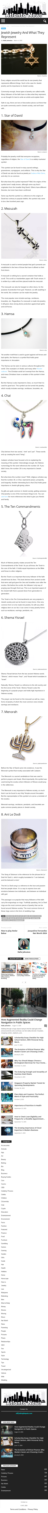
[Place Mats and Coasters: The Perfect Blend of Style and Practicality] (7, 1097)
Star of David (25, 159)
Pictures (4, 1334)
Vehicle (3, 1373)
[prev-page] (22, 982)
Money (3, 1306)
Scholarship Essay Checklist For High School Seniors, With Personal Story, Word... (29, 1039)
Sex (2, 1348)
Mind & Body (5, 1303)
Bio (2, 1166)
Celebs (3, 1194)
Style (8, 26)
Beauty (3, 1159)
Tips (2, 1362)
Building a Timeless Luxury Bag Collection (23, 974)
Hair (2, 1264)
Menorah (5, 918)
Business (4, 1173)
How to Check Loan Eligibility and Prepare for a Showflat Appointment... (29, 1118)
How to (3, 1282)
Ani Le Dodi (10, 916)
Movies (3, 1310)
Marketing (4, 1296)
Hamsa (26, 916)
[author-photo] (24, 944)
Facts (3, 1222)
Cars (2, 1180)
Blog (2, 1170)
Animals (4, 1149)
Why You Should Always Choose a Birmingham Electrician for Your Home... (30, 1061)
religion (19, 918)
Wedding (4, 1380)
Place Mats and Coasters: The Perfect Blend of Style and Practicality (29, 1095)
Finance (4, 1233)
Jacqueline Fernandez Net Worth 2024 (37, 932)
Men (2, 1299)
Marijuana (4, 1292)
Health (3, 1268)
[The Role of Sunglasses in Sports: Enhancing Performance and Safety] (39, 967)
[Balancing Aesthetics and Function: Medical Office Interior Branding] (8, 967)
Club (2, 1205)
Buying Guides (6, 1177)
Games (3, 1247)
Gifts (2, 1257)
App (2, 1152)
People (3, 1331)
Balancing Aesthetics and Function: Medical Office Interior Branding (8, 976)
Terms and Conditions (18, 1509)
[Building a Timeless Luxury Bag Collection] (24, 967)
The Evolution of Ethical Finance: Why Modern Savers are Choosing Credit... (29, 1050)
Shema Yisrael (35, 918)
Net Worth (4, 1320)
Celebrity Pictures (7, 1191)
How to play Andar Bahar (9, 932)
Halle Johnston (7, 40)
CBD (2, 1187)
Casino (3, 1184)
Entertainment (6, 1215)
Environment (5, 1219)
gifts (21, 916)
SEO (2, 1345)
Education (4, 1212)
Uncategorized (6, 1369)
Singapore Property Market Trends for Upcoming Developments (29, 1084)
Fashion (4, 1226)
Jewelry (3, 1285)
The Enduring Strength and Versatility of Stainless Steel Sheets (30, 1073)
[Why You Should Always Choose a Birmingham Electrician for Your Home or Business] (7, 1063)
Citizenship (5, 1201)
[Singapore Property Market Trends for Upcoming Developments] (7, 1086)
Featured (4, 1229)
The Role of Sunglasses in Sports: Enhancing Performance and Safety (39, 976)
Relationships (5, 1341)
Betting (3, 1163)
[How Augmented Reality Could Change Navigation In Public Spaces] (24, 1002)
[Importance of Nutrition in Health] (7, 1108)
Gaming (3, 1250)
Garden (3, 1254)
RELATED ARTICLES (15, 959)
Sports (3, 1352)
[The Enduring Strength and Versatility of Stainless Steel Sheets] (7, 1075)
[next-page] (25, 982)
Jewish (39, 916)
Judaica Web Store (38, 173)
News (3, 1324)
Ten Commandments (18, 920)
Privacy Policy (33, 1509)
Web (2, 1376)
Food (3, 1236)
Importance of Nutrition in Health (27, 1105)
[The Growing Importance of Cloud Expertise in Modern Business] (7, 1131)
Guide (3, 1261)
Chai (16, 916)
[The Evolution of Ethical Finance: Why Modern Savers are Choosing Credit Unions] (7, 1052)
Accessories (5, 1145)
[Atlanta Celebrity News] (24, 9)
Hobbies (4, 1271)
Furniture (4, 1240)
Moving (3, 1313)
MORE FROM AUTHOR (31, 959)
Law (2, 1289)
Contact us (24, 1502)
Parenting (4, 1327)
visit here (4, 497)
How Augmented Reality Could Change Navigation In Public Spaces (21, 1021)
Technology (5, 1359)
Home (2, 26)
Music (3, 1317)
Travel (3, 1366)
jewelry (32, 916)
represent (26, 918)
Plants (3, 1338)
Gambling (4, 1243)
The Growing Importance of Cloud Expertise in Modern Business (27, 1129)
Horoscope (4, 1278)
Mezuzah (12, 918)
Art (2, 1156)
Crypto (3, 1208)
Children (4, 1198)
